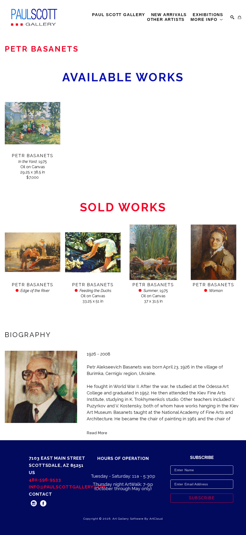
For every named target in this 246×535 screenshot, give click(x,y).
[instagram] (34, 503)
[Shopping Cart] (239, 17)
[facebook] (43, 503)
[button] (207, 19)
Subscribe (202, 498)
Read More (97, 433)
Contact (40, 494)
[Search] (232, 17)
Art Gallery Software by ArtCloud (137, 518)
